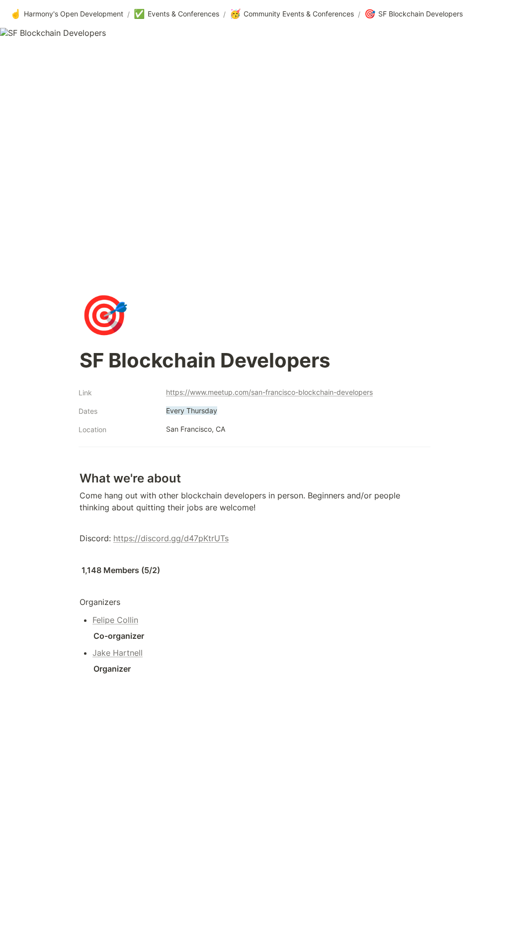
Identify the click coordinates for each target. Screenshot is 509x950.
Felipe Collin (115, 620)
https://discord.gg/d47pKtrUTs (171, 538)
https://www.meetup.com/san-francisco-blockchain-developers (269, 392)
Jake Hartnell (117, 653)
